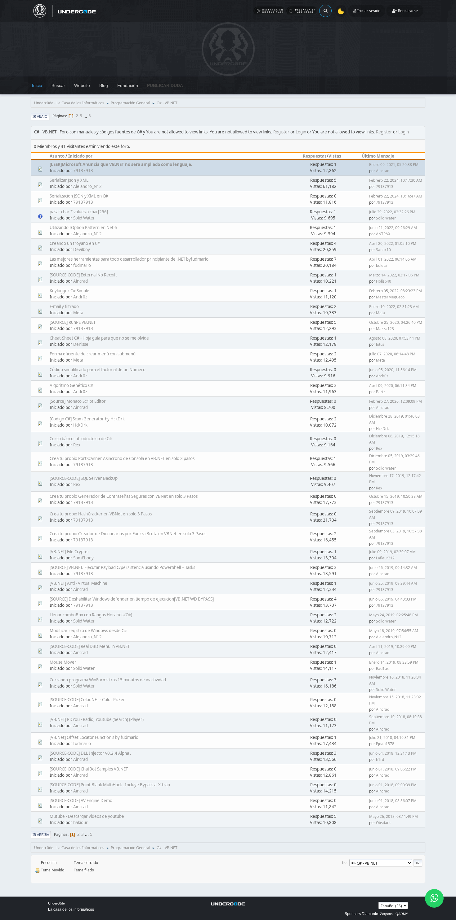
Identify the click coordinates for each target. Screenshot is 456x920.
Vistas (335, 156)
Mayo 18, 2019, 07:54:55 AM (393, 630)
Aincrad (382, 170)
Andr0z (80, 297)
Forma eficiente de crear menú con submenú (93, 354)
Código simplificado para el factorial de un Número (97, 369)
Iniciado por (80, 156)
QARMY (402, 914)
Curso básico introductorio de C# (81, 438)
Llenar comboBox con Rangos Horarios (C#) (91, 615)
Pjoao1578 (385, 743)
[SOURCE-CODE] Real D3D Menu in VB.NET (90, 646)
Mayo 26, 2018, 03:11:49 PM (393, 816)
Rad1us (382, 668)
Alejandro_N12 (87, 186)
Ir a (344, 862)
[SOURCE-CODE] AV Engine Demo (81, 800)
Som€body (83, 558)
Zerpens (386, 914)
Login (301, 132)
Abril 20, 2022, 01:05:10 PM (392, 243)
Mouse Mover (63, 662)
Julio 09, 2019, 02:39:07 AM (392, 551)
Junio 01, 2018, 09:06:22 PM (393, 769)
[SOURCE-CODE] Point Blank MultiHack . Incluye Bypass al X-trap (110, 785)
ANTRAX (383, 234)
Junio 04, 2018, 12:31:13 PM (393, 753)
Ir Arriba (41, 834)
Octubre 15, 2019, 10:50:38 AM (395, 496)
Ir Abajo (40, 116)
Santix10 (383, 249)
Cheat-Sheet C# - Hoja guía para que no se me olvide (99, 338)
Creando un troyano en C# (75, 243)
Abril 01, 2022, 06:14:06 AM (393, 259)
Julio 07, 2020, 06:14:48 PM (392, 354)
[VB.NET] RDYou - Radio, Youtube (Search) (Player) (97, 719)
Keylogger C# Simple (69, 290)
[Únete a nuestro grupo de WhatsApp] (434, 898)
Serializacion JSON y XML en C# (79, 196)
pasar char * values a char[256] (79, 212)
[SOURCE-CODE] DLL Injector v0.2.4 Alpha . (90, 753)
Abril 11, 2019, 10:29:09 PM (392, 646)
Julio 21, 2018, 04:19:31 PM (392, 737)
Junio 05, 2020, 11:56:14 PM (393, 369)
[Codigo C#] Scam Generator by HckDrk (87, 419)
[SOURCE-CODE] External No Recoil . (83, 275)
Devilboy (81, 249)
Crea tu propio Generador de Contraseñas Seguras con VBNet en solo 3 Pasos (124, 496)
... (85, 116)
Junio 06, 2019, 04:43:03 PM (393, 599)
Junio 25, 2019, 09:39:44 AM (393, 583)
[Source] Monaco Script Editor (78, 401)
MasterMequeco (390, 297)
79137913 (83, 170)
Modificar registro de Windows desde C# (88, 630)
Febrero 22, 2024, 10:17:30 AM (395, 180)
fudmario (82, 265)
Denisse (80, 344)
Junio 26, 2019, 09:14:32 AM (393, 567)
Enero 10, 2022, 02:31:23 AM (394, 306)
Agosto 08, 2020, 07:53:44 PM (394, 338)
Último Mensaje (378, 156)
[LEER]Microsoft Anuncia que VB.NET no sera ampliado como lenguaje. (121, 164)
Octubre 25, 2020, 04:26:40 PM (395, 322)
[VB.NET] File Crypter (69, 551)
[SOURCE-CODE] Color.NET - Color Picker (87, 699)
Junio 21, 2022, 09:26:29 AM (393, 227)
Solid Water (84, 218)
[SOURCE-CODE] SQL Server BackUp (84, 478)
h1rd (380, 759)
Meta (78, 312)
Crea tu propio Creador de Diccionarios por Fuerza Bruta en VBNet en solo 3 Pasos (128, 533)
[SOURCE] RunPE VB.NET (73, 322)
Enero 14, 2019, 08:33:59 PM (393, 662)
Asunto (57, 156)
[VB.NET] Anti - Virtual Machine (78, 583)
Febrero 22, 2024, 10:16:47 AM (395, 196)
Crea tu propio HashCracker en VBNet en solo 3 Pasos (101, 514)
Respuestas (315, 156)
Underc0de (56, 903)
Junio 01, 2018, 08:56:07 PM (393, 800)
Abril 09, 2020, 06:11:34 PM (392, 385)
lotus (380, 344)
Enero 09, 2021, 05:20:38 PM (393, 164)
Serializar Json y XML (69, 180)
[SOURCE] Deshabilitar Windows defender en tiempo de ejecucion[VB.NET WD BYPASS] (132, 599)
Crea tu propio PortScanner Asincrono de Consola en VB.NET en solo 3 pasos (122, 458)
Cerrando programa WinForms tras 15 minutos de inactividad (108, 680)
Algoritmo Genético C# (71, 385)
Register (281, 132)
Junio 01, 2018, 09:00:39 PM (393, 785)
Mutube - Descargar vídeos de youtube (87, 816)
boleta (381, 265)
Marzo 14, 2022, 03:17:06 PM (394, 275)
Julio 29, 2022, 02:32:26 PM (392, 212)
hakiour (80, 822)
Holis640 (383, 281)
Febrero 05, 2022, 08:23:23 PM (395, 290)
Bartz (380, 391)
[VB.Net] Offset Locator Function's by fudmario (94, 737)
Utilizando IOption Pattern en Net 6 (83, 227)
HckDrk (80, 425)
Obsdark (383, 822)
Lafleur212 (385, 558)
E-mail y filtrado (64, 306)
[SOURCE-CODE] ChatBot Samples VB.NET (89, 769)
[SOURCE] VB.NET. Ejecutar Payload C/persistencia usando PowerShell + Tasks (122, 567)
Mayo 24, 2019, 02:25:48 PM (393, 615)
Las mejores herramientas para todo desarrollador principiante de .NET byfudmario (129, 259)
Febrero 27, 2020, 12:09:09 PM (395, 401)
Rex (76, 445)
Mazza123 (385, 328)
